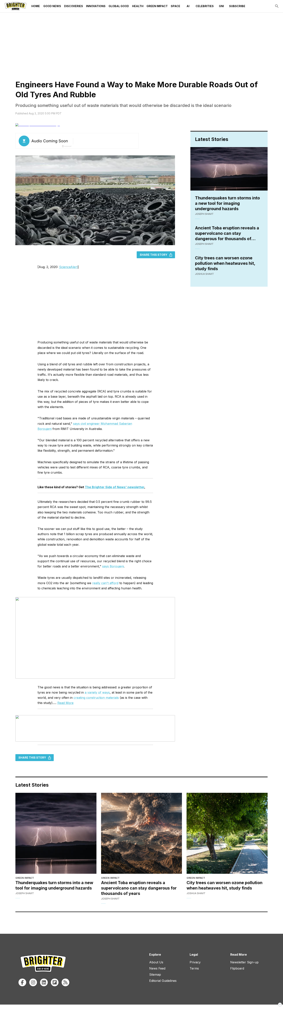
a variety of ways (97, 692)
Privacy (195, 962)
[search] (277, 6)
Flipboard (237, 968)
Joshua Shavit (204, 273)
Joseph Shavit (204, 213)
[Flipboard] (55, 982)
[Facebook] (22, 982)
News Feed (157, 968)
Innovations (95, 6)
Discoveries (73, 6)
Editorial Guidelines (163, 981)
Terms (194, 968)
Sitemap (155, 974)
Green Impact (157, 6)
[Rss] (65, 982)
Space (175, 6)
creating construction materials (96, 698)
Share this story (153, 254)
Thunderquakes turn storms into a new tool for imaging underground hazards (227, 203)
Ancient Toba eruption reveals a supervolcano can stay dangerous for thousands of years (227, 233)
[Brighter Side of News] (15, 6)
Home (35, 6)
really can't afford (105, 583)
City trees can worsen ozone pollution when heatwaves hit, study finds (225, 263)
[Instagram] (33, 982)
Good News (52, 6)
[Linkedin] (44, 982)
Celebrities (205, 6)
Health (137, 6)
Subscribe (237, 6)
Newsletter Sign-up (244, 962)
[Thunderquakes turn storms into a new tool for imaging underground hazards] (55, 833)
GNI (221, 6)
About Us (156, 962)
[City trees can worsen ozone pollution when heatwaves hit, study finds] (227, 833)
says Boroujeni (113, 566)
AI (188, 6)
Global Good (119, 6)
